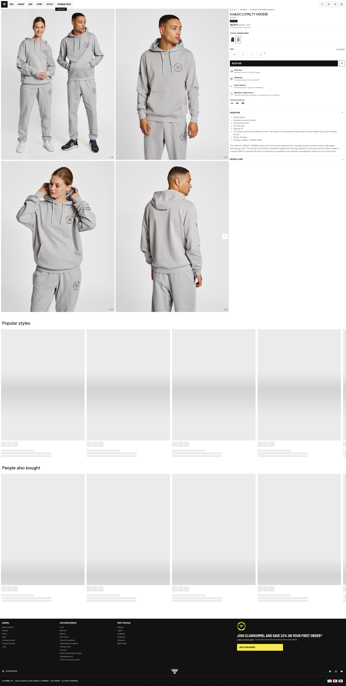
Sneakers (121, 634)
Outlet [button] (50, 4)
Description (235, 113)
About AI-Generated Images (71, 653)
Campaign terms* (67, 656)
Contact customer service (70, 660)
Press (4, 634)
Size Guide (64, 637)
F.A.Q (62, 627)
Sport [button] (39, 4)
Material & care (236, 159)
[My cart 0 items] (341, 4)
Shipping (238, 78)
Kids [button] (30, 4)
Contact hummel (8, 643)
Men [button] (11, 4)
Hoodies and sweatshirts (262, 10)
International (11, 671)
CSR (4, 637)
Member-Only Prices (243, 93)
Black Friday (122, 643)
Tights (119, 630)
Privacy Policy (65, 647)
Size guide (340, 49)
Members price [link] (64, 4)
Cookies (63, 650)
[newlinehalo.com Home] (4, 4)
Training (120, 627)
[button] (322, 4)
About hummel (8, 627)
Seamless (121, 637)
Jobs (4, 647)
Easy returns (240, 85)
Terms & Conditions (67, 640)
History (5, 630)
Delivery (238, 70)
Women (243, 10)
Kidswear (121, 640)
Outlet (233, 10)
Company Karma (8, 640)
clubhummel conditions (69, 643)
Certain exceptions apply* (246, 639)
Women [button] (21, 4)
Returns (63, 634)
